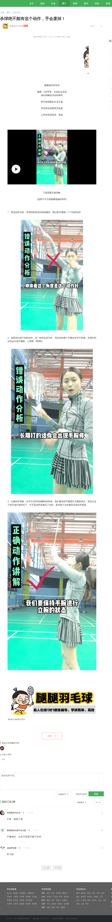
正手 (101, 897)
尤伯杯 (9, 897)
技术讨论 (17, 12)
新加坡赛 (29, 900)
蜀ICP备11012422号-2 (41, 918)
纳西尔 (60, 904)
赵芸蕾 (53, 904)
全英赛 (15, 897)
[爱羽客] (15, 3)
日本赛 (15, 904)
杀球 (102, 893)
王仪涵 (55, 897)
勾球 (98, 893)
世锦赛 (15, 893)
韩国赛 (28, 897)
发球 (77, 893)
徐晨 (48, 907)
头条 (53, 3)
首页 (31, 3)
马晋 (57, 907)
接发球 (83, 893)
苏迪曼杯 (22, 893)
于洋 (48, 904)
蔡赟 (48, 900)
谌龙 (53, 893)
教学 (86, 3)
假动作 (94, 900)
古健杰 (64, 900)
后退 (77, 904)
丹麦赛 (9, 900)
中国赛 (21, 897)
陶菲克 (64, 893)
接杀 (77, 897)
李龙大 (58, 900)
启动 (82, 904)
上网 (104, 900)
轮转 (87, 904)
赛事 (75, 3)
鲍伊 (53, 900)
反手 (77, 900)
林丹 (48, 893)
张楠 (53, 907)
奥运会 (9, 893)
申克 (61, 897)
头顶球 (83, 900)
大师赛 (9, 904)
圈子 (64, 3)
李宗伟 (58, 893)
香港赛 (28, 904)
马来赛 (15, 900)
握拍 (88, 900)
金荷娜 (66, 904)
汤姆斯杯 (30, 893)
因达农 (66, 897)
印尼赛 (34, 897)
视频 (42, 3)
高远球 (83, 897)
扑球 (93, 893)
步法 (99, 900)
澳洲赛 (34, 904)
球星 (97, 3)
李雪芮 (49, 897)
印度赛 (21, 900)
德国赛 (21, 904)
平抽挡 (95, 897)
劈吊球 (89, 897)
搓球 (88, 893)
